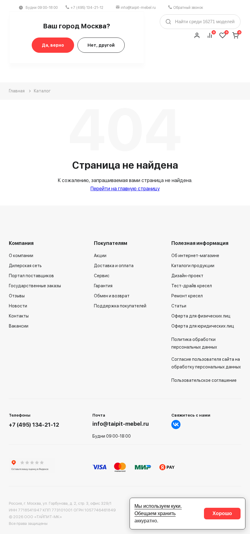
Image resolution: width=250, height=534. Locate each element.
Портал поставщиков (31, 275)
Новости (18, 305)
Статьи (178, 305)
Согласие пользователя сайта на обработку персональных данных (206, 363)
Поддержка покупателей (120, 305)
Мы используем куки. (158, 506)
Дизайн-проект (187, 275)
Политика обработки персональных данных (194, 343)
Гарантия (103, 285)
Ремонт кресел (187, 295)
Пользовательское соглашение (204, 380)
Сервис (101, 275)
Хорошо (222, 513)
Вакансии (18, 326)
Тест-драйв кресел (191, 285)
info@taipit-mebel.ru (138, 7)
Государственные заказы (35, 285)
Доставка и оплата (114, 265)
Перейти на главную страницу (125, 189)
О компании (21, 255)
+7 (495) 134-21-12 (86, 7)
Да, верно (53, 45)
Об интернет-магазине (195, 255)
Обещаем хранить (155, 513)
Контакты (19, 316)
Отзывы (17, 295)
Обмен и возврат (112, 295)
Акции (100, 255)
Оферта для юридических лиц (202, 326)
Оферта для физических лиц (200, 316)
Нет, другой (101, 45)
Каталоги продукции (192, 265)
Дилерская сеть (25, 265)
